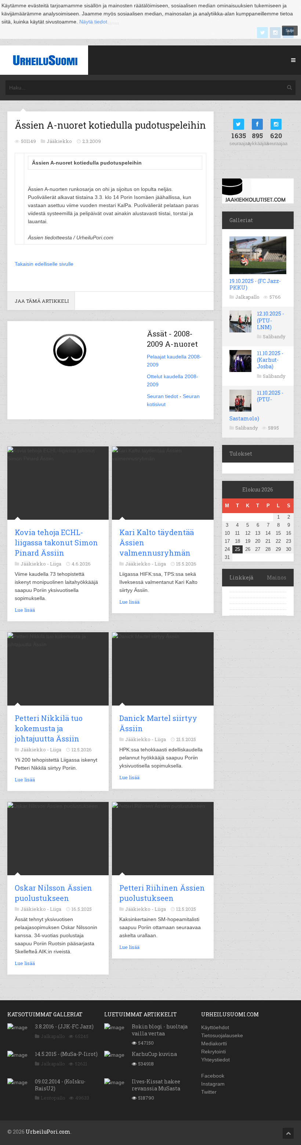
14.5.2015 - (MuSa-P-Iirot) (66, 1053)
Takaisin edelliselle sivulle (44, 264)
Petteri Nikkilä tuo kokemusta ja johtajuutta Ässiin (49, 728)
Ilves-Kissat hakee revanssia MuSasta (156, 1084)
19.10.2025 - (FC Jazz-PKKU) (255, 284)
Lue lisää (25, 610)
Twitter (209, 1092)
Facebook (212, 1076)
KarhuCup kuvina (154, 1053)
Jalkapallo (247, 297)
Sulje (290, 30)
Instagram (213, 1084)
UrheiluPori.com (48, 1131)
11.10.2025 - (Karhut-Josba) (270, 360)
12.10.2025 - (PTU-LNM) (270, 320)
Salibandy (274, 336)
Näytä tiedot (93, 22)
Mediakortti (214, 1043)
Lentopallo (53, 1097)
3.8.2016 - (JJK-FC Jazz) (64, 1026)
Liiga (55, 563)
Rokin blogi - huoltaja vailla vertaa (160, 1030)
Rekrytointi (213, 1051)
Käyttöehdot (215, 1027)
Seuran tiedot (162, 396)
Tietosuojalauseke (222, 1035)
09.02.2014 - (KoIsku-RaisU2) (60, 1084)
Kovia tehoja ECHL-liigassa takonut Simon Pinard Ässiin (56, 542)
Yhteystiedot (215, 1060)
